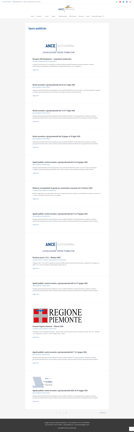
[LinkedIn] (127, 2)
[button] (103, 16)
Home (32, 16)
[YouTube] (120, 2)
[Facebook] (123, 2)
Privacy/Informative (96, 16)
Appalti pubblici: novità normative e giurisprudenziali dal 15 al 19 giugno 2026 (60, 214)
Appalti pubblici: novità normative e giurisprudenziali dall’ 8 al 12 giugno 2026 (60, 283)
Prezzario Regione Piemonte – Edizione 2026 (48, 326)
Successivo (103, 412)
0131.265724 (8, 2)
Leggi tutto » (36, 70)
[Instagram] (130, 2)
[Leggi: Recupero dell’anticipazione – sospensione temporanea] (60, 48)
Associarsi (81, 16)
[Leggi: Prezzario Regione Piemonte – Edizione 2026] (58, 315)
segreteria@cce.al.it (17, 2)
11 (66, 412)
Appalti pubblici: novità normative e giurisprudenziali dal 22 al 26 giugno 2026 (60, 162)
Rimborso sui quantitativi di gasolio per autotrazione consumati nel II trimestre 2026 (62, 188)
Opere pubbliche (43, 61)
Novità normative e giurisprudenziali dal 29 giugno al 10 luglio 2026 (56, 136)
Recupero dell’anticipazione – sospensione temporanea (52, 59)
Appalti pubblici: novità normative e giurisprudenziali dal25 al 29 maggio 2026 (60, 390)
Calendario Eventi (37, 260)
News (53, 16)
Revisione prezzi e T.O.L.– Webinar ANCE (47, 257)
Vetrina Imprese (63, 16)
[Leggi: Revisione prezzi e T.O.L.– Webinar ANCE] (60, 246)
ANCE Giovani (72, 16)
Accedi (87, 16)
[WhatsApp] (117, 2)
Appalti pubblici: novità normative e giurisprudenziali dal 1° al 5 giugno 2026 (60, 352)
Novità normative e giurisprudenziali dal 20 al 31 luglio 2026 (54, 85)
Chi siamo (38, 16)
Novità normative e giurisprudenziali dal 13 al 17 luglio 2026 (54, 110)
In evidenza (36, 61)
